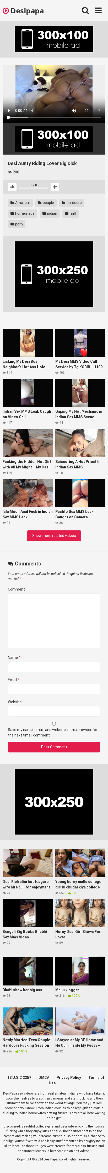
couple (48, 203)
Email (14, 680)
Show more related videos (54, 536)
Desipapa (26, 10)
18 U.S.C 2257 (19, 1077)
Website (15, 702)
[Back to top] (98, 1162)
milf (72, 213)
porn (18, 224)
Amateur (22, 203)
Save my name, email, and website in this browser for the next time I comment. (52, 732)
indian (51, 213)
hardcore (74, 203)
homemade (24, 213)
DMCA (44, 1077)
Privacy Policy (69, 1077)
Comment (16, 589)
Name (14, 657)
